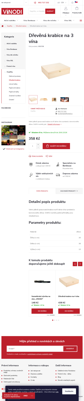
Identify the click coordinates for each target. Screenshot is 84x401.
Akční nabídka (12, 44)
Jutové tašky (13, 84)
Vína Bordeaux (12, 49)
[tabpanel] (42, 293)
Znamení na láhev (15, 96)
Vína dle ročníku (12, 55)
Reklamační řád (9, 379)
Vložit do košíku (58, 146)
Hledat (50, 11)
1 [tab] (52, 320)
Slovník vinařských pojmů (66, 380)
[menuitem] (11, 20)
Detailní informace (54, 124)
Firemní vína (11, 66)
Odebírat (70, 349)
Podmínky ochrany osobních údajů (13, 371)
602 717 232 (62, 111)
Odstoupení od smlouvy (12, 382)
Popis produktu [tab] (42, 191)
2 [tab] (54, 320)
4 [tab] (58, 320)
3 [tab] (56, 320)
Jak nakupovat (5, 3)
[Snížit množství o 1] (38, 147)
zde (57, 392)
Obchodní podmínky (10, 375)
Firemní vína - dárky (64, 374)
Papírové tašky (14, 92)
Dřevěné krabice (14, 80)
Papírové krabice (14, 88)
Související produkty (68, 191)
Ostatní (11, 100)
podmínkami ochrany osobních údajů (39, 354)
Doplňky (10, 72)
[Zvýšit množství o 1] (38, 144)
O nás (33, 380)
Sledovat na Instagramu (15, 149)
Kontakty (34, 377)
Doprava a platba (36, 374)
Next (80, 264)
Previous (75, 264)
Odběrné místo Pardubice (66, 371)
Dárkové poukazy (15, 76)
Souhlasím (69, 391)
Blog (59, 377)
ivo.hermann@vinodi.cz (65, 114)
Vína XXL (10, 61)
